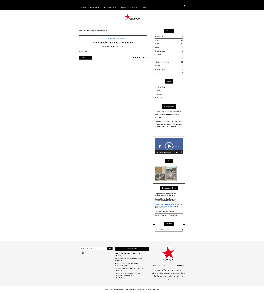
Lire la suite (85, 57)
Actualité (83, 7)
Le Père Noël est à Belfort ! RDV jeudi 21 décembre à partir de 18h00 (168, 125)
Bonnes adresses (169, 51)
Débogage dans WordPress (229, 2)
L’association (123, 7)
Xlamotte (158, 211)
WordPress (155, 289)
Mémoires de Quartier (109, 7)
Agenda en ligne (94, 7)
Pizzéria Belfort (159, 208)
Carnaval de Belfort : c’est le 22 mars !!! (169, 121)
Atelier (169, 47)
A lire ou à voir (169, 36)
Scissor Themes (140, 289)
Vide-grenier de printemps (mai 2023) (168, 114)
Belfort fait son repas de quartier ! (167, 118)
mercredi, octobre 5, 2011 (115, 46)
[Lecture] (157, 152)
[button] (169, 146)
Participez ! (134, 7)
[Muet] (177, 152)
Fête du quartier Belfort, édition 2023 (168, 111)
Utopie (169, 73)
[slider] (167, 152)
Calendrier (169, 55)
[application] (169, 146)
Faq (169, 58)
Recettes (169, 65)
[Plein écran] (181, 152)
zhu (105, 46)
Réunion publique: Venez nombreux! (113, 42)
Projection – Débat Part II (169, 215)
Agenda (104, 39)
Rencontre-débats (169, 69)
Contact (144, 7)
